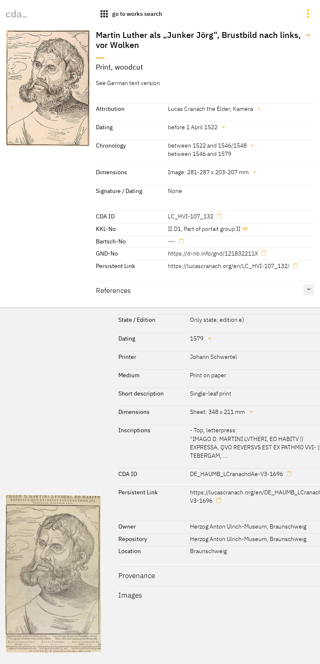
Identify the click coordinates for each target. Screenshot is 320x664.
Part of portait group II (212, 229)
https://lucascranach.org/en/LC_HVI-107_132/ (229, 266)
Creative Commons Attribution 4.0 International (166, 654)
